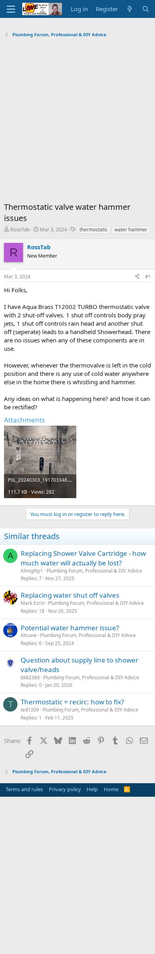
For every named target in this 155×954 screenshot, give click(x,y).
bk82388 (30, 677)
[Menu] (11, 9)
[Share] (137, 277)
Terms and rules (24, 789)
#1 (148, 276)
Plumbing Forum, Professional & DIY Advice (94, 570)
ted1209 (30, 709)
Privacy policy (65, 789)
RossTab (20, 229)
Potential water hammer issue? (70, 627)
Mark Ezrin (33, 603)
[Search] (145, 9)
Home (111, 789)
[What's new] (130, 9)
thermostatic (93, 229)
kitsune (29, 635)
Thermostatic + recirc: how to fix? (72, 701)
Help (92, 789)
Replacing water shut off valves (70, 595)
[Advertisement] (77, 121)
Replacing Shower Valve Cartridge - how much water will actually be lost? (83, 558)
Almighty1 (32, 570)
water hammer (130, 229)
